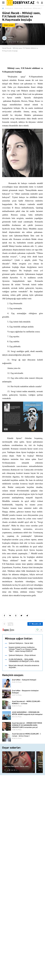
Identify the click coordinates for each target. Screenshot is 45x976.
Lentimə (10, 624)
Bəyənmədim (41, 630)
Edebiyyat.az (9, 8)
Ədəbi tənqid (18, 8)
